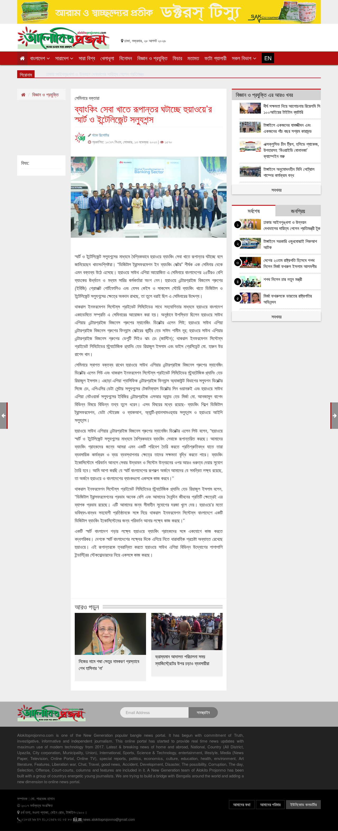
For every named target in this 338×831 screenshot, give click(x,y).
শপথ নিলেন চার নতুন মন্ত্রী (283, 279)
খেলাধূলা (107, 58)
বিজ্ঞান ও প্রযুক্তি (152, 58)
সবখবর (276, 189)
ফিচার (177, 58)
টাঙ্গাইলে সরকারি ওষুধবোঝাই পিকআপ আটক (290, 244)
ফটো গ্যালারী (215, 58)
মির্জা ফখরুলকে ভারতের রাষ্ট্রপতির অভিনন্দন (288, 299)
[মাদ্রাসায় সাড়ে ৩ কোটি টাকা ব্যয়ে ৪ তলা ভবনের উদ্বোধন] (334, 415)
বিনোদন (125, 58)
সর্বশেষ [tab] (254, 211)
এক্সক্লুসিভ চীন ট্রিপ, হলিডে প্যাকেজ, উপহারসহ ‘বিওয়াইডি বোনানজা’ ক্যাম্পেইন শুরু (291, 150)
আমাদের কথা (241, 804)
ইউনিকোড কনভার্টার (303, 804)
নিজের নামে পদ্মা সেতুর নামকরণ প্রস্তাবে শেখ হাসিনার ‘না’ (109, 664)
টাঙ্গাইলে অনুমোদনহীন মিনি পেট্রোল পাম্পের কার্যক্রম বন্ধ (289, 172)
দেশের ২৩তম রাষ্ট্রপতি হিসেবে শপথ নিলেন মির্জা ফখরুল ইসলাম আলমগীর (290, 263)
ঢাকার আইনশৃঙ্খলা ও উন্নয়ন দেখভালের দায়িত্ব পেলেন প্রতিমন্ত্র (95, 73)
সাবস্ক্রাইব (203, 712)
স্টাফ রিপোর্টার (100, 135)
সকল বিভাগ (242, 58)
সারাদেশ (62, 58)
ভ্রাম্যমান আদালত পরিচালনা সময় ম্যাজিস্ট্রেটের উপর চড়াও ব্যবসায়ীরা (182, 659)
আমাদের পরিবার (270, 804)
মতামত (193, 58)
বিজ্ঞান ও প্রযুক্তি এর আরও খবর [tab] (264, 94)
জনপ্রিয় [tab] (298, 211)
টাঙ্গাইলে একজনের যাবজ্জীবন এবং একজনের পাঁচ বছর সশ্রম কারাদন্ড (288, 128)
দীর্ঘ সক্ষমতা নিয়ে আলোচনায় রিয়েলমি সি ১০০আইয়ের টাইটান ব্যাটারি (292, 109)
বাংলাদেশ (38, 58)
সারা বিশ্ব (87, 58)
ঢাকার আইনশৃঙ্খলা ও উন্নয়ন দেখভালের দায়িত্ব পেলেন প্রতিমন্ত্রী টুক (292, 225)
